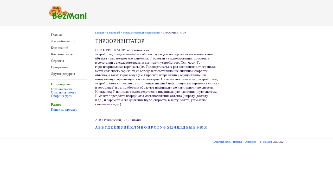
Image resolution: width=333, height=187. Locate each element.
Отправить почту (63, 92)
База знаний (59, 48)
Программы (59, 67)
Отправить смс (62, 89)
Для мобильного (63, 41)
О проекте (250, 141)
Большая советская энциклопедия (141, 32)
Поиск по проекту (64, 109)
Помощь (237, 141)
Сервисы (57, 61)
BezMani (267, 141)
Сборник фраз (61, 96)
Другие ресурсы (63, 74)
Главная (56, 35)
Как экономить (62, 54)
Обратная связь (222, 141)
